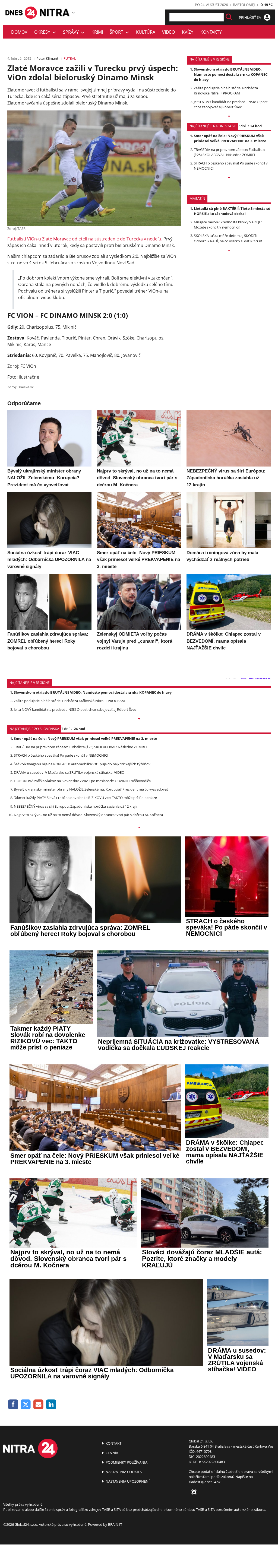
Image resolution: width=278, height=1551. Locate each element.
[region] (73, 12)
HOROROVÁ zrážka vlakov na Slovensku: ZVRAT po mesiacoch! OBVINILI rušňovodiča (82, 780)
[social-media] (193, 1492)
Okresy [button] (43, 32)
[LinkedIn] (51, 1404)
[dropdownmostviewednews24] (229, 178)
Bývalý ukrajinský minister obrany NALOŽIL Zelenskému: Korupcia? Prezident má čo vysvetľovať (91, 789)
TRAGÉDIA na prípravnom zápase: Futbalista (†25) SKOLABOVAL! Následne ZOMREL (229, 152)
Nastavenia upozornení (127, 1481)
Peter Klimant (47, 58)
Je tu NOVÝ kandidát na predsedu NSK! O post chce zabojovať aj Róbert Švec (231, 104)
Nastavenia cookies (123, 1471)
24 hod (256, 125)
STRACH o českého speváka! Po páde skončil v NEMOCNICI (61, 755)
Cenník (111, 1452)
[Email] (38, 1404)
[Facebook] (13, 1404)
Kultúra (145, 32)
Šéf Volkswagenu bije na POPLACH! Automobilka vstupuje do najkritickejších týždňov (82, 764)
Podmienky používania (126, 1462)
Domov (19, 32)
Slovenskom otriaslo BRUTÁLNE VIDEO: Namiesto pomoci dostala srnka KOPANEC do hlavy (230, 74)
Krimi (97, 32)
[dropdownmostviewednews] (229, 116)
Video (168, 32)
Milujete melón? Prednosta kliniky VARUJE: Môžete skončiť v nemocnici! (228, 225)
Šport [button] (117, 32)
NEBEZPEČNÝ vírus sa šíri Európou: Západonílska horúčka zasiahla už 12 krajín (76, 806)
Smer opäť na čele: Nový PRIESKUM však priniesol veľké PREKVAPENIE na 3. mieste (230, 138)
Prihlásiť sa (250, 17)
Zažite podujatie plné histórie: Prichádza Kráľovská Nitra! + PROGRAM (226, 90)
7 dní (242, 125)
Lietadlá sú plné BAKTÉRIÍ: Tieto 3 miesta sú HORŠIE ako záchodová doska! (232, 211)
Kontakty (211, 32)
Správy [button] (72, 32)
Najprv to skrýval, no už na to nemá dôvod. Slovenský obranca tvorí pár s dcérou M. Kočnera (88, 814)
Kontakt (113, 1443)
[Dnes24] (55, 12)
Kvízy (187, 32)
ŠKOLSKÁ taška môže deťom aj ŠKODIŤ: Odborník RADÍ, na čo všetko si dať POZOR (228, 238)
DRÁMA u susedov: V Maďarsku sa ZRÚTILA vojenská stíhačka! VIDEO (69, 772)
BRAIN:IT (115, 1524)
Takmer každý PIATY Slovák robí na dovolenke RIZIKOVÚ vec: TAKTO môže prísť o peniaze (85, 797)
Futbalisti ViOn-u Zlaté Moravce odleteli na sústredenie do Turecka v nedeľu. (84, 239)
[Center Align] (229, 17)
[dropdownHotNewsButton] (229, 251)
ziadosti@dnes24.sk (204, 1481)
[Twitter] (26, 1404)
